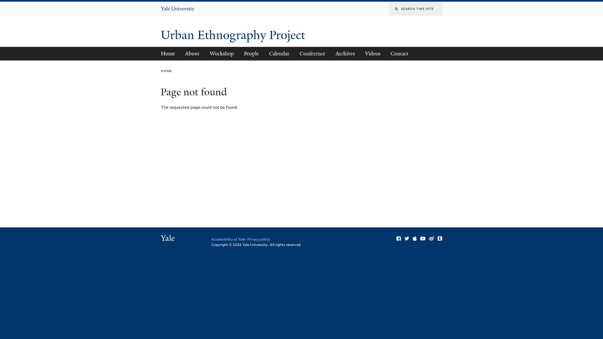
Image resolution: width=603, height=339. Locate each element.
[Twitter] (406, 238)
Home (168, 53)
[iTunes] (415, 238)
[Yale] (168, 238)
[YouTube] (422, 238)
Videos (372, 53)
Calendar (279, 53)
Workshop (222, 53)
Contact (399, 53)
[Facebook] (398, 238)
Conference (312, 53)
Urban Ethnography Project (234, 35)
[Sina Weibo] (431, 238)
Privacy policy (258, 239)
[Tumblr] (440, 238)
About (192, 53)
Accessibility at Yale (228, 239)
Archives (345, 53)
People (251, 53)
